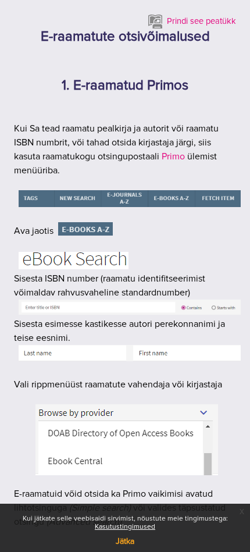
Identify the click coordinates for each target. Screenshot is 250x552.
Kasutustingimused (125, 526)
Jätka (125, 541)
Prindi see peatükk (201, 21)
